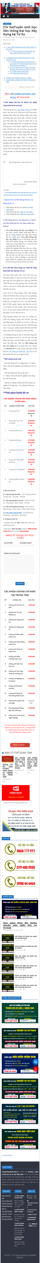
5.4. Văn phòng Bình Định (12, 513)
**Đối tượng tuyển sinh (19, 71)
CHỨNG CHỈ (7, 24)
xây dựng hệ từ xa (24, 110)
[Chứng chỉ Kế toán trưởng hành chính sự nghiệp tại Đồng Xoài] (8, 757)
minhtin (20, 37)
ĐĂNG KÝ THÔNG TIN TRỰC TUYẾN (18, 78)
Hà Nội (29, 351)
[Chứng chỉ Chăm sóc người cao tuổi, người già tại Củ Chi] (8, 984)
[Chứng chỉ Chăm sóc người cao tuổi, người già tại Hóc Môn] (8, 974)
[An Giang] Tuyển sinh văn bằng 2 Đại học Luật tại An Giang (20, 763)
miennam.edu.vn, (7, 1203)
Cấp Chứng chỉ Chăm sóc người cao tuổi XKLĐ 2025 (26, 937)
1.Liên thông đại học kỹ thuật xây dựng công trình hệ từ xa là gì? (22, 52)
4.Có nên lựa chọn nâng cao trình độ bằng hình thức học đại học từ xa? (23, 68)
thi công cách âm (7, 1155)
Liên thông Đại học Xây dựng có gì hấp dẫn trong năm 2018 (32, 763)
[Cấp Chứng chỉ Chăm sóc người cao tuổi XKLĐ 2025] (8, 935)
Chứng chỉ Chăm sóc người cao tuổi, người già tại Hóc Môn (26, 976)
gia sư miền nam (7, 1201)
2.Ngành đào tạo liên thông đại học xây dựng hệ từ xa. (20, 59)
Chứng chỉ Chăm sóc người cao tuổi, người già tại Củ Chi (26, 986)
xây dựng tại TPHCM (17, 351)
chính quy (16, 237)
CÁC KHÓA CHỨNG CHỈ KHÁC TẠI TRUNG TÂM (20, 81)
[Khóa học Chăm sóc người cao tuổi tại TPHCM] (8, 955)
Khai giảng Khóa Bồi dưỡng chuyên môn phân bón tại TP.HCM (20, 925)
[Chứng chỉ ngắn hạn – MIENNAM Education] (20, 4)
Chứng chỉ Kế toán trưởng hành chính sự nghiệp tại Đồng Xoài (8, 770)
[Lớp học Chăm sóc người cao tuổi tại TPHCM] (8, 945)
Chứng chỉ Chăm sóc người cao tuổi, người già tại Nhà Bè (26, 966)
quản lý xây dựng (26, 212)
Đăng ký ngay (19, 745)
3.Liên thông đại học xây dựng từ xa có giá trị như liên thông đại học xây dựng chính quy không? (23, 64)
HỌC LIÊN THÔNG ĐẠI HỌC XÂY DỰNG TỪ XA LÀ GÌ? (21, 48)
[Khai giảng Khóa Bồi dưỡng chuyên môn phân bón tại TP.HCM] (20, 901)
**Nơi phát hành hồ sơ (19, 73)
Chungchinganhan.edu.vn (10, 1172)
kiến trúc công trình (27, 214)
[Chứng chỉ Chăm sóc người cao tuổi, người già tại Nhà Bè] (8, 965)
